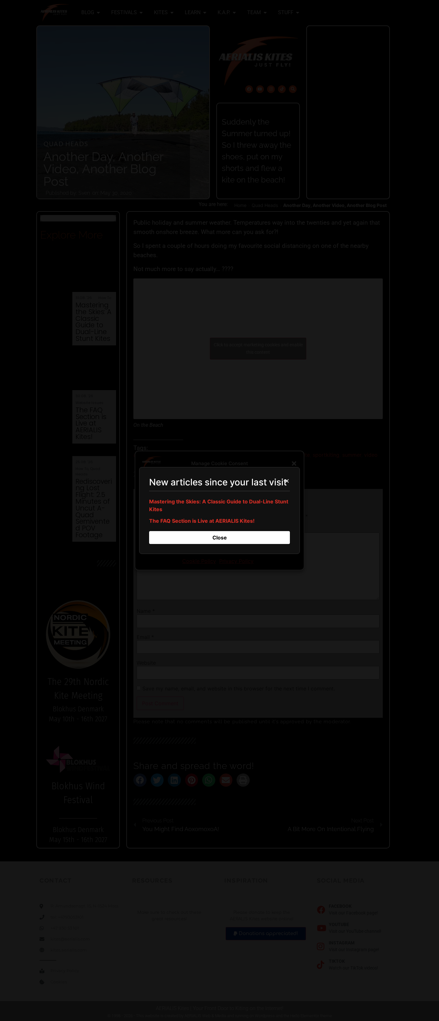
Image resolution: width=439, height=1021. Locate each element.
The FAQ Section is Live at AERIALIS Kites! (202, 521)
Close (219, 537)
